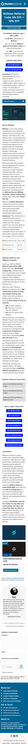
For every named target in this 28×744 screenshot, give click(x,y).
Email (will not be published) (10, 658)
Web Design (10, 728)
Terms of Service (15, 743)
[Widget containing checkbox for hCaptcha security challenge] (12, 667)
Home (11, 677)
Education (14, 726)
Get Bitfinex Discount (10, 570)
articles (10, 724)
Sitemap (23, 743)
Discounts (21, 580)
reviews (15, 724)
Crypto (7, 580)
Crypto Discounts (13, 580)
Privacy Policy (6, 743)
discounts (23, 724)
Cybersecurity (7, 726)
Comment (4, 635)
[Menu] (24, 4)
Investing (9, 578)
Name (3, 652)
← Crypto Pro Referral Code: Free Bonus (13, 623)
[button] (14, 64)
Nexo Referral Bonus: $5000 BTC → (16, 626)
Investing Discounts (17, 578)
